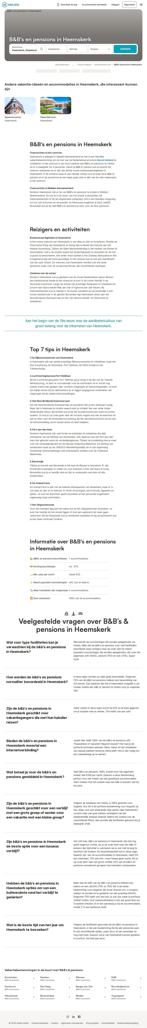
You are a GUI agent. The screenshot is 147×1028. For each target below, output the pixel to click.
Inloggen (115, 4)
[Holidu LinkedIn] (73, 1016)
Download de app (69, 4)
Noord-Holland (84, 64)
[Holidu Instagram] (67, 1016)
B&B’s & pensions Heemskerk (128, 64)
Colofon (54, 1023)
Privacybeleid (92, 1023)
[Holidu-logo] (16, 4)
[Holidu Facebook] (79, 1016)
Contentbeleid (107, 1023)
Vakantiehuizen (62, 64)
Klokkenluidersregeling (127, 1023)
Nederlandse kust (102, 64)
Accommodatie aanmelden (94, 4)
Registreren (129, 4)
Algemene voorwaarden (72, 1023)
